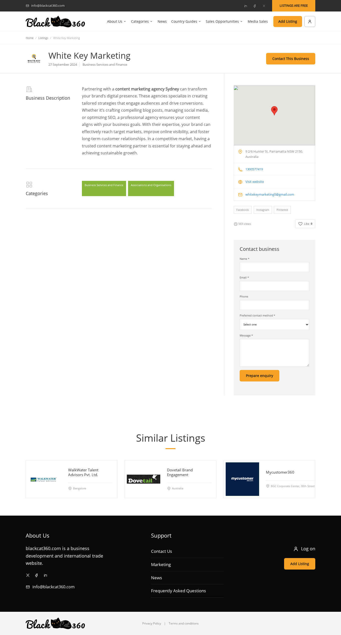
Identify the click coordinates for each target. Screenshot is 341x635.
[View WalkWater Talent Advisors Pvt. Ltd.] (44, 479)
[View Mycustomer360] (242, 479)
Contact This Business (290, 58)
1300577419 (254, 169)
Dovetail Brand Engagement (180, 472)
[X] (264, 5)
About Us (114, 21)
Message (246, 335)
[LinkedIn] (245, 5)
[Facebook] (254, 5)
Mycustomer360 (280, 472)
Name (244, 259)
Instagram (262, 210)
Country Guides (184, 21)
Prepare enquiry (259, 375)
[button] (274, 110)
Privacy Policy (151, 623)
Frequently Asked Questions (178, 591)
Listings (43, 38)
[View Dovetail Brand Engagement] (143, 479)
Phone (244, 296)
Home (29, 38)
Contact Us (161, 551)
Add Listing (287, 21)
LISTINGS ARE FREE (294, 5)
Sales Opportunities (222, 21)
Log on (308, 549)
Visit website (254, 181)
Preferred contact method (257, 315)
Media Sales (258, 21)
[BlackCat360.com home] (55, 21)
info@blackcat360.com (53, 587)
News (162, 21)
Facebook (242, 210)
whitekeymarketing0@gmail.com (269, 194)
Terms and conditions (184, 623)
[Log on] (309, 21)
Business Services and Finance (104, 185)
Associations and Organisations (151, 185)
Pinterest (282, 210)
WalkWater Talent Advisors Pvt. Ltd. (83, 472)
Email (244, 277)
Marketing (161, 564)
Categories (140, 21)
